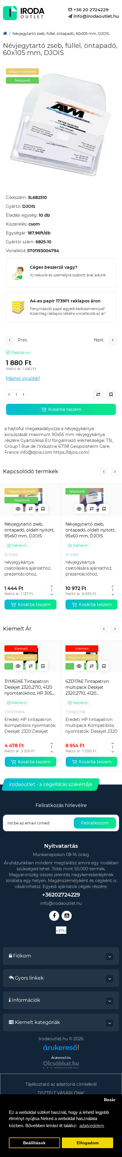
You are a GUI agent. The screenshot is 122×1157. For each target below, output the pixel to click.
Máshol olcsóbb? (23, 378)
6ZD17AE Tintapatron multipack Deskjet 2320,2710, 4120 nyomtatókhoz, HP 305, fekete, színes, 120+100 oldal (89, 687)
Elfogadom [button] (88, 1143)
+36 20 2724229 (90, 9)
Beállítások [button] (34, 1143)
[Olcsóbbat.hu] (61, 1064)
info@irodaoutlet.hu (95, 16)
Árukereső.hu (61, 1057)
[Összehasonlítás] (30, 509)
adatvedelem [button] (91, 1125)
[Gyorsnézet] (18, 509)
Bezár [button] (109, 1100)
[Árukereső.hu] (61, 1049)
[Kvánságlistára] (43, 509)
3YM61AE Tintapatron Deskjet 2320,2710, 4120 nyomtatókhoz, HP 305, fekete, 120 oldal (28, 687)
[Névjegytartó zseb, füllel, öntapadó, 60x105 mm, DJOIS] (61, 123)
